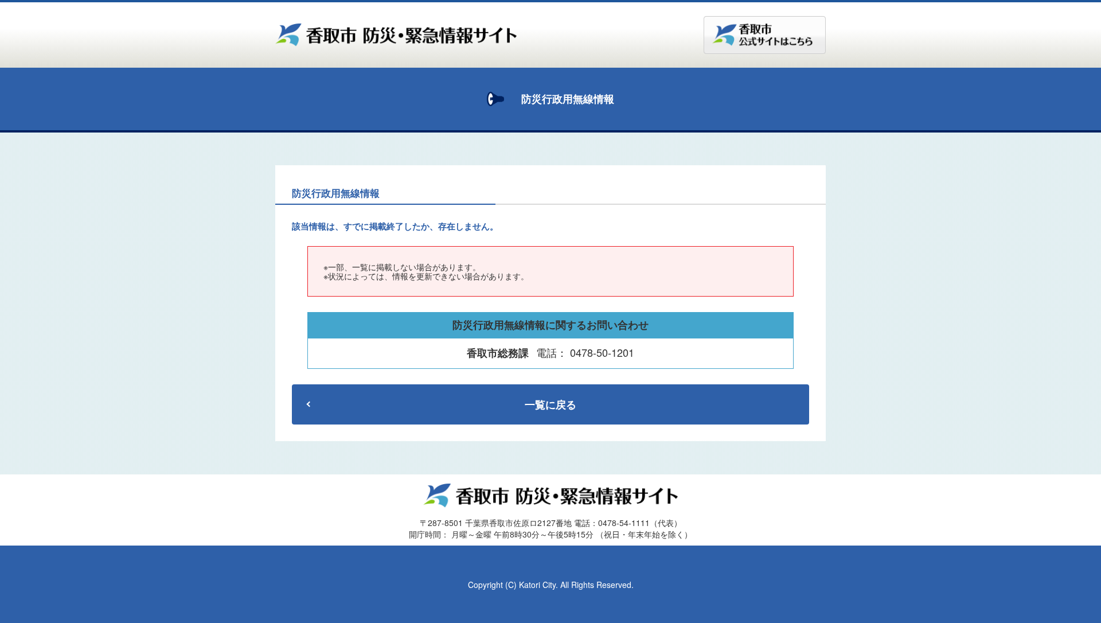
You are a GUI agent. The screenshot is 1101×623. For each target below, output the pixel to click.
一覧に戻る (550, 404)
